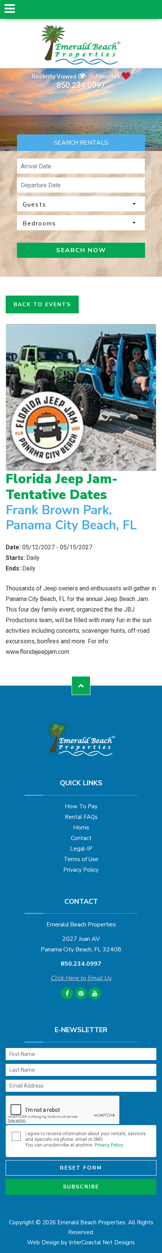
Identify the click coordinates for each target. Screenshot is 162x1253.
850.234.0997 (81, 85)
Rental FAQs (81, 817)
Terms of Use (81, 859)
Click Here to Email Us (81, 978)
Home (81, 827)
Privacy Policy (81, 870)
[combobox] (81, 203)
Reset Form (81, 1167)
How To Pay (81, 806)
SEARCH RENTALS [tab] (81, 143)
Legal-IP (81, 848)
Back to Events (42, 304)
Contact (81, 838)
